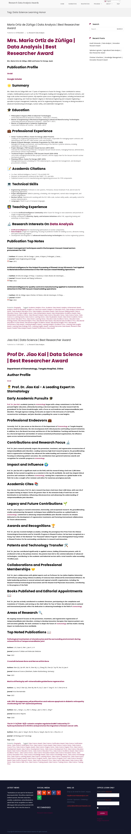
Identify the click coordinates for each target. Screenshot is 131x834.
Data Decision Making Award (64, 311)
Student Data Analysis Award (21, 328)
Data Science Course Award (43, 745)
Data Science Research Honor (22, 760)
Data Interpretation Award (42, 313)
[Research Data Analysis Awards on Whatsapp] (39, 797)
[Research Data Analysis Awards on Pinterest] (39, 793)
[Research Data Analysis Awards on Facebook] (54, 793)
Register (99, 819)
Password (104, 800)
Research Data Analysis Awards (24, 2)
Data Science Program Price (57, 758)
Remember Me (104, 808)
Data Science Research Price (42, 760)
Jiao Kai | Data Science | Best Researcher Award (39, 340)
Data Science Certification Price (22, 745)
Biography (17, 307)
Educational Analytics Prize (27, 321)
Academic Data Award (53, 307)
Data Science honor (71, 315)
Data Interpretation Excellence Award (64, 313)
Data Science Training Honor (58, 762)
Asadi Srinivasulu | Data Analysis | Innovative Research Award (105, 44)
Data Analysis (61, 224)
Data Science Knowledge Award (34, 755)
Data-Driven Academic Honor (72, 317)
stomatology (40, 404)
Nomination (73, 4)
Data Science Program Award (17, 758)
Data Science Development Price (56, 749)
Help (118, 4)
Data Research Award (36, 315)
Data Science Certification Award (53, 743)
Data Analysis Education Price (22, 311)
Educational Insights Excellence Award (37, 322)
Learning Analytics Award (33, 324)
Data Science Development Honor (33, 749)
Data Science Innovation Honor (65, 753)
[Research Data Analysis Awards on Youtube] (49, 793)
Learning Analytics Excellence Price (53, 324)
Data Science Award (35, 743)
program (97, 4)
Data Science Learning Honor (35, 317)
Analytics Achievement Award (71, 307)
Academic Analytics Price (37, 307)
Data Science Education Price (43, 751)
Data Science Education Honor (54, 315)
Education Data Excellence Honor (57, 319)
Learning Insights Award (40, 326)
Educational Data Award (45, 321)
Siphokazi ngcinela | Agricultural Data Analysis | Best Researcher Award (105, 51)
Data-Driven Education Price (16, 319)
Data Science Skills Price (20, 762)
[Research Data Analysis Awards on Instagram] (58, 793)
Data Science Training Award (38, 762)
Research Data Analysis (36, 33)
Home (62, 4)
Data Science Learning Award (21, 756)
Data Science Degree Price (64, 747)
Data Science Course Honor (62, 745)
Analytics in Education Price (56, 309)
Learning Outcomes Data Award (59, 326)
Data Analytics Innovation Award (43, 311)
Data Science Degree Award (25, 747)
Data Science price (77, 756)
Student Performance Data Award (43, 328)
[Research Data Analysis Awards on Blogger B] (44, 793)
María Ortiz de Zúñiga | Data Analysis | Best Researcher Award (43, 26)
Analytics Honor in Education (16, 309)
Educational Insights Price (59, 322)
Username (104, 791)
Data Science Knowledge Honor (56, 755)
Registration (85, 4)
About (108, 4)
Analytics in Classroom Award (36, 309)
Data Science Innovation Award (44, 753)
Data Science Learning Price (61, 756)
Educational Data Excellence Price (64, 321)
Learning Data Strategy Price (21, 326)
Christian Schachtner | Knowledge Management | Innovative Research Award (106, 58)
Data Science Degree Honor (45, 747)
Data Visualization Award (54, 317)
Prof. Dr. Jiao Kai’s (13, 404)
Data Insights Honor (26, 313)
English (108, 1)
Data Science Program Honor (37, 758)
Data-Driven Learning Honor (36, 319)
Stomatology (63, 426)
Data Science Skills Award (61, 760)
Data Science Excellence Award (63, 751)
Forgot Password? (103, 820)
